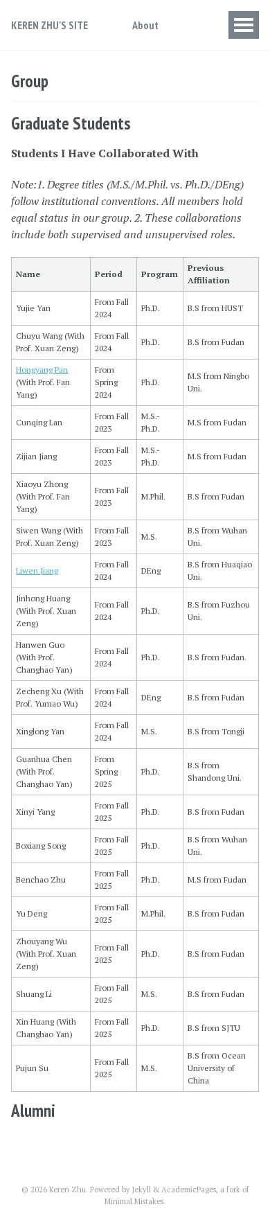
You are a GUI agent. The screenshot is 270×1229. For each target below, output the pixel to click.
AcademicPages (188, 1189)
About (145, 25)
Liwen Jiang (37, 570)
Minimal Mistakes (134, 1201)
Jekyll (141, 1189)
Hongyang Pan (42, 369)
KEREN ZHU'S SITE (49, 25)
